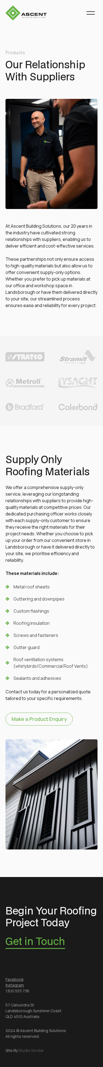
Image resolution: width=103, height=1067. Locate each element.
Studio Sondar (31, 1050)
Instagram (14, 985)
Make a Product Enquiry (39, 719)
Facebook (14, 979)
